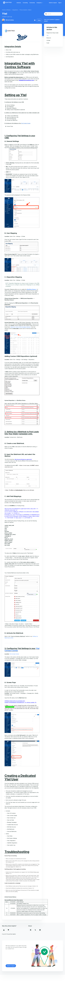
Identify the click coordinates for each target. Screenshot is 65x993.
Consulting (25, 2)
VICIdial (48, 40)
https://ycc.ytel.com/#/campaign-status (20, 327)
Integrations (15, 9)
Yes (4, 930)
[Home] (7, 2)
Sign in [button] (59, 2)
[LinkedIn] (40, 930)
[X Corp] (35, 930)
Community (32, 2)
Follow (39, 20)
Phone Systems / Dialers (25, 9)
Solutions (19, 2)
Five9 (48, 43)
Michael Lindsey (10, 20)
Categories (39, 2)
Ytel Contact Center (25, 123)
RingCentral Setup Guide (52, 32)
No (8, 930)
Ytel (47, 35)
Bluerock (49, 38)
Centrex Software (6, 9)
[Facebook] (30, 930)
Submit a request (53, 2)
